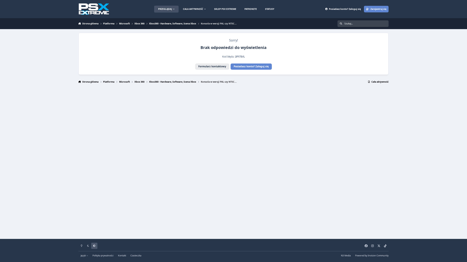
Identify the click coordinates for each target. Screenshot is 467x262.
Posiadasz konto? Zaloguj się (251, 66)
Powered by (372, 255)
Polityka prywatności (102, 255)
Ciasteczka (135, 255)
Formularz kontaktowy (212, 66)
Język (83, 255)
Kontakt (122, 255)
